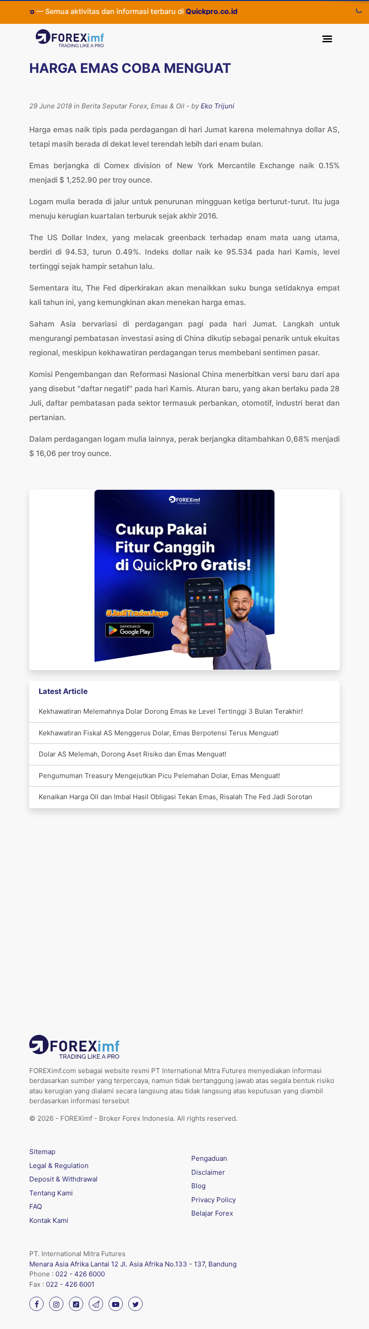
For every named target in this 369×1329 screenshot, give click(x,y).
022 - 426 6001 (70, 1284)
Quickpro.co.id (199, 11)
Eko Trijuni (217, 106)
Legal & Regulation (59, 1165)
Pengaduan (209, 1158)
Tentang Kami (51, 1193)
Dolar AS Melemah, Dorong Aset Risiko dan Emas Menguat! (132, 754)
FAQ (35, 1206)
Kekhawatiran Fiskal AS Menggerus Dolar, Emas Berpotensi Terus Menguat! (159, 733)
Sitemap (42, 1151)
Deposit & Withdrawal (63, 1179)
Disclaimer (208, 1172)
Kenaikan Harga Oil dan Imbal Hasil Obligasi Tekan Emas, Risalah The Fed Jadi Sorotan (175, 796)
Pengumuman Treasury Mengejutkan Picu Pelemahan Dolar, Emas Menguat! (159, 775)
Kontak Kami (48, 1220)
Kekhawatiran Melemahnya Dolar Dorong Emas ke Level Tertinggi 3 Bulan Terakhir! (171, 711)
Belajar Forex (212, 1213)
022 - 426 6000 (80, 1274)
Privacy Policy (213, 1199)
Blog (198, 1185)
